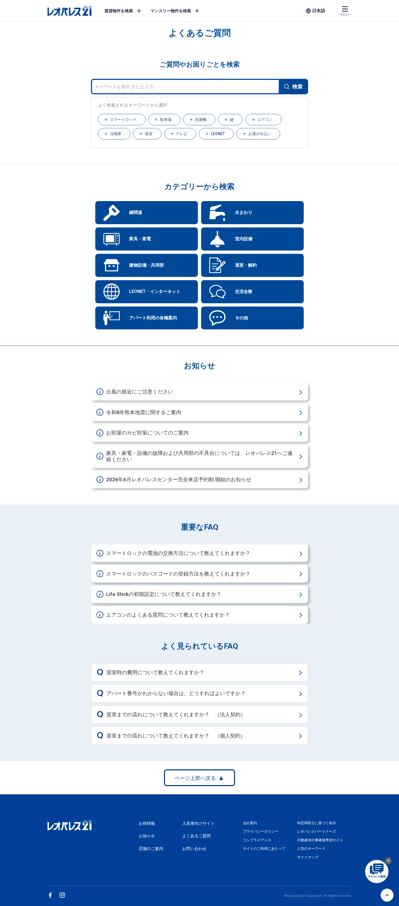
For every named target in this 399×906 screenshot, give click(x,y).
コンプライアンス (257, 840)
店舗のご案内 (151, 848)
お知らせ (147, 835)
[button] (121, 119)
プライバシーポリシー (260, 831)
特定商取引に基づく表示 (316, 823)
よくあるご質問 (196, 835)
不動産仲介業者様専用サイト (320, 840)
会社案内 (250, 823)
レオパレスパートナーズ (316, 831)
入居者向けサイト (198, 823)
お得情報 (147, 823)
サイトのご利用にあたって (264, 848)
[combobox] (199, 86)
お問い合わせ (194, 848)
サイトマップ (307, 857)
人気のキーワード (311, 848)
